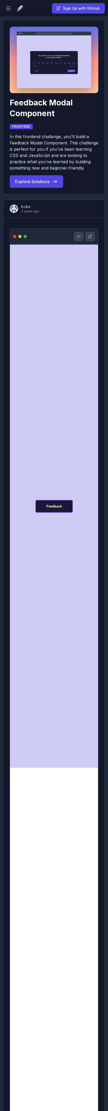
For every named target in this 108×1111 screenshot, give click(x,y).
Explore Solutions (32, 181)
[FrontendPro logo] (20, 8)
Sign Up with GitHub (81, 8)
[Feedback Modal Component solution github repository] (78, 236)
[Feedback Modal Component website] (90, 236)
